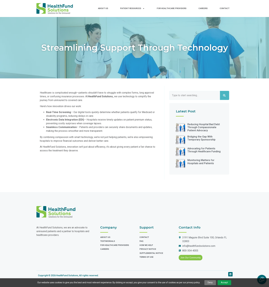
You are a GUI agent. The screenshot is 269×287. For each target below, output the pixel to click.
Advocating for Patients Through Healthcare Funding (204, 150)
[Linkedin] (230, 274)
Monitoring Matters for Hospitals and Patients (200, 161)
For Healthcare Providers (171, 8)
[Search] (224, 95)
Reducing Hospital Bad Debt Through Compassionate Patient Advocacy (203, 127)
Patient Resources (130, 8)
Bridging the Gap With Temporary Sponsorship (201, 138)
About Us (103, 8)
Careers (203, 8)
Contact (224, 8)
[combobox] (194, 95)
